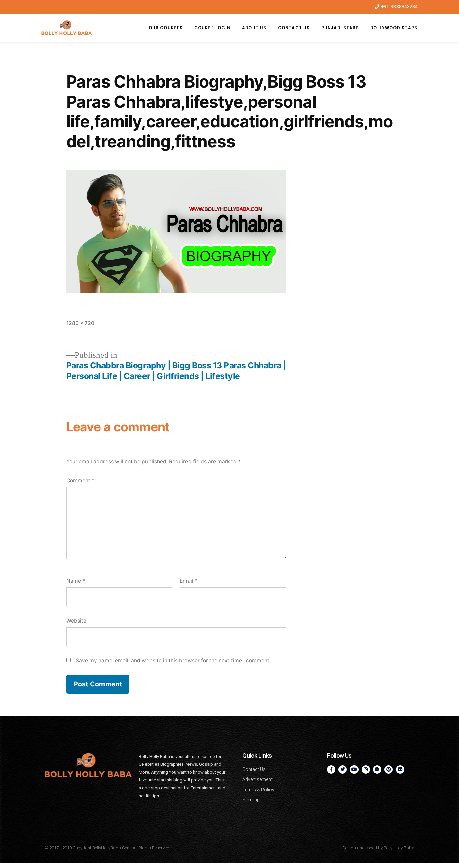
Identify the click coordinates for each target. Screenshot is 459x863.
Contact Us (294, 28)
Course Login (212, 28)
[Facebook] (331, 769)
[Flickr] (400, 769)
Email (188, 581)
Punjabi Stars (340, 28)
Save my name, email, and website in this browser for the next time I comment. (173, 660)
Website (76, 620)
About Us (254, 28)
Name (75, 581)
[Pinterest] (388, 769)
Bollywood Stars (393, 28)
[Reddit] (377, 769)
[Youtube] (354, 769)
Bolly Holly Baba (399, 847)
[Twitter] (342, 769)
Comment (80, 480)
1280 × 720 (80, 323)
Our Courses (166, 28)
